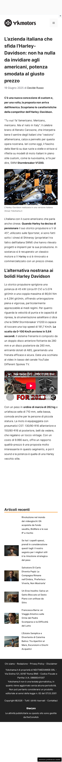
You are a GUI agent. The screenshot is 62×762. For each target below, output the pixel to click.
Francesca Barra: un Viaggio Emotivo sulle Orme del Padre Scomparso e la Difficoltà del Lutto (35, 618)
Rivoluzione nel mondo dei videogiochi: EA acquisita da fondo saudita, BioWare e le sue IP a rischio (35, 525)
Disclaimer (51, 663)
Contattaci (52, 700)
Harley (22, 256)
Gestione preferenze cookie (49, 760)
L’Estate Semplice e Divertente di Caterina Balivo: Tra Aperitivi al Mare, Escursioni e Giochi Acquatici (35, 641)
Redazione (22, 663)
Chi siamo (10, 663)
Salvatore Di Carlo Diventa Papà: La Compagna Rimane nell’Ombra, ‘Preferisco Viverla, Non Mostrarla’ (34, 575)
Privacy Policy (37, 663)
